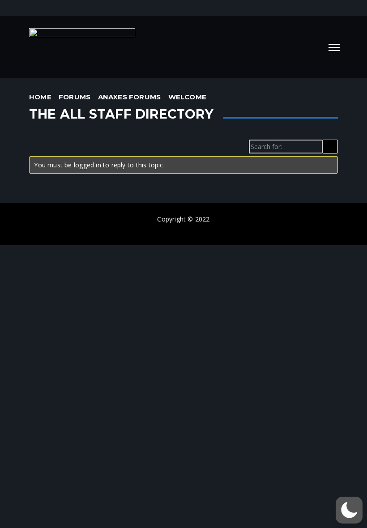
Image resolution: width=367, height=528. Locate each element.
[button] (349, 510)
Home (40, 97)
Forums (74, 97)
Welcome (187, 97)
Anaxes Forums (129, 97)
